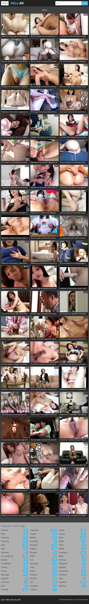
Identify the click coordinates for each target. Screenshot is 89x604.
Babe (72, 537)
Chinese (14, 530)
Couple (43, 534)
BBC (14, 549)
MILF (14, 545)
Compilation (14, 563)
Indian (72, 541)
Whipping (72, 563)
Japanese (43, 530)
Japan (72, 530)
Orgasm (43, 549)
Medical (72, 586)
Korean (72, 534)
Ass (43, 560)
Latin (72, 578)
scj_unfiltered (14, 556)
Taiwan (14, 567)
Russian (43, 552)
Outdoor (43, 575)
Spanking (43, 563)
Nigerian (14, 578)
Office (72, 545)
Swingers (43, 586)
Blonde (14, 560)
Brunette (43, 545)
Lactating (43, 541)
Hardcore (14, 541)
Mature (43, 537)
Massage (14, 575)
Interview (14, 582)
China (43, 571)
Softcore (72, 560)
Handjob (14, 589)
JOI (43, 582)
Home (3, 599)
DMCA (8, 599)
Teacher (43, 589)
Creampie (72, 552)
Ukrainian (14, 552)
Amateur (72, 582)
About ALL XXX (16, 599)
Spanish (72, 567)
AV (17, 3)
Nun (14, 586)
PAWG (43, 556)
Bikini (72, 556)
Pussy (14, 571)
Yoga (43, 567)
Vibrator (43, 578)
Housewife (72, 571)
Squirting (14, 537)
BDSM (72, 549)
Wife (14, 534)
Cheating (72, 575)
